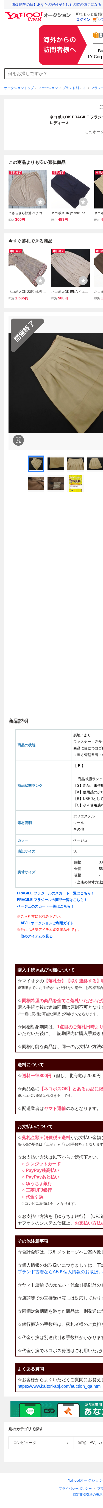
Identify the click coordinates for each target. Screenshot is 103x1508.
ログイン (83, 20)
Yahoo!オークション (85, 1480)
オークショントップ (19, 88)
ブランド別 (70, 88)
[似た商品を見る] (18, 440)
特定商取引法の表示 (87, 1494)
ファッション (48, 88)
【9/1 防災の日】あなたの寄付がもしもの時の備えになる (55, 4)
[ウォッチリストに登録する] (40, 202)
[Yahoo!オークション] (38, 13)
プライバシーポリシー (75, 1488)
